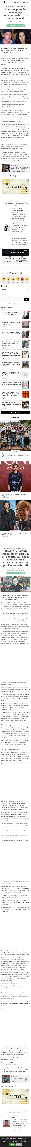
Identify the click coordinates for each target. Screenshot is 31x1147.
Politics (22, 548)
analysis (9, 1111)
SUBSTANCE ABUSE (22, 203)
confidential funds (17, 621)
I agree (12, 1144)
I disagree (18, 1144)
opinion (15, 1111)
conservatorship (9, 203)
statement (6, 56)
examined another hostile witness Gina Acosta (17, 731)
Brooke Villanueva (16, 21)
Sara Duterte (23, 1111)
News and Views (10, 6)
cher (15, 205)
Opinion (16, 548)
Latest (18, 6)
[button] (27, 2)
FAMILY (23, 201)
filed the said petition (13, 94)
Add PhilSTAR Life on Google (14, 25)
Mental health (14, 201)
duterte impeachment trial (15, 1113)
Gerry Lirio (16, 568)
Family (23, 6)
